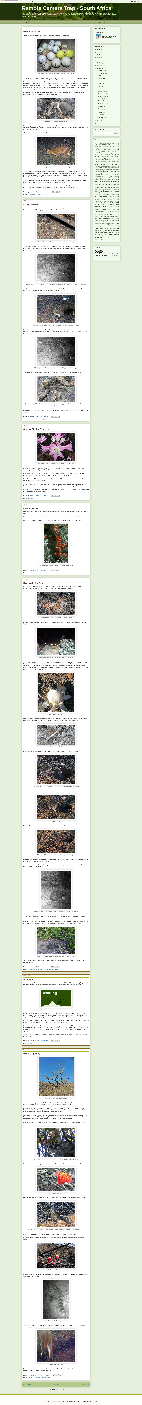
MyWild (100, 22)
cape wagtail (116, 169)
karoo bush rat (108, 189)
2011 (98, 68)
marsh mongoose (101, 199)
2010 (98, 120)
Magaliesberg (115, 198)
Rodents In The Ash (33, 583)
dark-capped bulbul (99, 176)
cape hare (97, 166)
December (102, 70)
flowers (101, 179)
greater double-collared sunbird (102, 182)
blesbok (114, 153)
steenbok (107, 226)
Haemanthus (66, 1164)
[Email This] (52, 192)
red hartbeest (98, 208)
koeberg (106, 191)
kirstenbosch (99, 191)
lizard (109, 197)
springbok (116, 225)
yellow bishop (107, 237)
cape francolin (110, 163)
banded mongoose (103, 146)
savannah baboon (103, 214)
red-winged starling (105, 209)
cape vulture (109, 169)
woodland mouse (114, 236)
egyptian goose (99, 178)
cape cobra (98, 159)
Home (56, 1384)
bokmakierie (115, 154)
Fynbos (54, 185)
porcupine (45, 969)
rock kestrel (116, 211)
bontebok (98, 156)
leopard (117, 196)
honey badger (99, 187)
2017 (98, 52)
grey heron (101, 184)
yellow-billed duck (99, 239)
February (102, 114)
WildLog (30, 1043)
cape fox (103, 162)
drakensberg (116, 176)
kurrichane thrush (105, 193)
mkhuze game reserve (100, 201)
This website (26, 517)
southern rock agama (100, 223)
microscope (116, 199)
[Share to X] (56, 192)
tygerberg (38, 194)
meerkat (110, 199)
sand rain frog (110, 213)
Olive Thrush (111, 202)
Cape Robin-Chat (100, 167)
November (102, 73)
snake (117, 218)
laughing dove (103, 196)
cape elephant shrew (114, 161)
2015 (98, 57)
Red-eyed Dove (107, 208)
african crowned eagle (109, 143)
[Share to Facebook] (57, 192)
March (101, 112)
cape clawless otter (113, 158)
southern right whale (113, 221)
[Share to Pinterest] (59, 192)
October (101, 75)
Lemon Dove (111, 196)
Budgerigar (116, 156)
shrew (96, 216)
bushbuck (98, 158)
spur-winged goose (99, 226)
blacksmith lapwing (107, 153)
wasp (96, 234)
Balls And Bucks (31, 32)
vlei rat (59, 419)
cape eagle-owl (104, 161)
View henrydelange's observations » (109, 36)
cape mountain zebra (105, 166)
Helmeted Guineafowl (112, 186)
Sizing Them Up (31, 204)
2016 (98, 55)
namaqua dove (110, 201)
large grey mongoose (102, 194)
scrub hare (112, 214)
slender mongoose (104, 216)
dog (111, 176)
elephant (97, 179)
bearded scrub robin (114, 146)
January (101, 117)
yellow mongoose (115, 237)
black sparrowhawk (104, 149)
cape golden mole (104, 164)
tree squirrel (98, 230)
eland (117, 178)
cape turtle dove (102, 169)
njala (107, 202)
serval (117, 214)
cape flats (97, 162)
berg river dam (99, 148)
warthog (117, 232)
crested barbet (104, 174)
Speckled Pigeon (110, 223)
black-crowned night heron (106, 151)
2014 (98, 60)
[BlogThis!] (54, 192)
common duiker (108, 173)
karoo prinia (116, 189)
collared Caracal (59, 511)
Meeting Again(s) (31, 1053)
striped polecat (114, 226)
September (102, 78)
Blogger (95, 1401)
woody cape (99, 238)
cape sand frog (109, 167)
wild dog (110, 234)
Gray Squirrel (115, 181)
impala (103, 189)
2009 (98, 123)
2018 (98, 49)
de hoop (107, 176)
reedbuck (104, 211)
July (100, 81)
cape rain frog (115, 166)
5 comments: (45, 966)
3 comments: (45, 416)
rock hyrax (110, 211)
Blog (25, 22)
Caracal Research (32, 508)
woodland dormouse (101, 236)
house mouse (98, 189)
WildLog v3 (28, 979)
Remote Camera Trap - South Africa (66, 8)
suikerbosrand (99, 228)
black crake (108, 148)
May (100, 86)
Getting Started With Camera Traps (41, 22)
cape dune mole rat (106, 159)
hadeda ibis (102, 186)
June (100, 83)
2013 (98, 63)
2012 (98, 65)
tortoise (116, 228)
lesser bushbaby (99, 197)
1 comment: (44, 570)
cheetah (111, 171)
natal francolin (102, 202)
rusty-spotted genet (100, 213)
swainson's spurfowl (109, 228)
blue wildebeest (105, 154)
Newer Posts (27, 1384)
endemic (45, 185)
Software (109, 22)
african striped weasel (105, 144)
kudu (99, 193)
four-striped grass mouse (35, 419)
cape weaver (98, 171)
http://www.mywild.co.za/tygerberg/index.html (70, 489)
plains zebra (114, 204)
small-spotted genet (38, 1377)
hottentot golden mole (112, 187)
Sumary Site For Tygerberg (36, 429)
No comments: (45, 1375)
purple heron (106, 206)
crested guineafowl (114, 174)
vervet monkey (104, 232)
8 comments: (44, 192)
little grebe (105, 197)
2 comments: (45, 495)
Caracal (30, 572)
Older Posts (85, 1384)
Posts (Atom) (60, 1389)
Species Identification (77, 22)
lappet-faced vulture (114, 193)
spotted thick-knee (106, 225)
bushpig (104, 158)
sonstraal (106, 220)
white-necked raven (103, 234)
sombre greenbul (99, 220)
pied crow (105, 204)
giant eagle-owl (107, 181)
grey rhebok (108, 184)
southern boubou (114, 220)
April (100, 89)
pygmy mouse (46, 419)
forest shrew (107, 179)
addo (101, 143)
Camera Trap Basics (61, 22)
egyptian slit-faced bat (109, 177)
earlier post (79, 826)
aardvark (97, 143)
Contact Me (91, 22)
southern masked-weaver (101, 221)
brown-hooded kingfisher (107, 156)
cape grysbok (31, 194)
